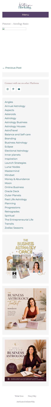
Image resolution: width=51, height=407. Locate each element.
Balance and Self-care (18, 134)
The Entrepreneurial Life (19, 219)
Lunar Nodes (12, 166)
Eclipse (9, 146)
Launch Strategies (15, 162)
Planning (10, 203)
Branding (10, 138)
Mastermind (12, 171)
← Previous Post (11, 67)
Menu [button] (25, 14)
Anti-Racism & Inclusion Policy (25, 401)
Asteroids (10, 114)
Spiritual (9, 215)
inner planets (13, 154)
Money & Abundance (17, 179)
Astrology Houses (15, 126)
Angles (9, 102)
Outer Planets (13, 195)
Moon (8, 183)
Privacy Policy (32, 396)
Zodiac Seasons (14, 227)
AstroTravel (11, 130)
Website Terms (19, 396)
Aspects (9, 110)
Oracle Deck (12, 191)
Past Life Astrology (16, 199)
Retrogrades (12, 211)
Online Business (14, 187)
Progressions (12, 207)
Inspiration (11, 158)
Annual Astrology (15, 106)
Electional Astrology (16, 150)
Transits (9, 223)
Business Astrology (16, 142)
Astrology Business (16, 122)
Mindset (9, 175)
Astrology (10, 118)
